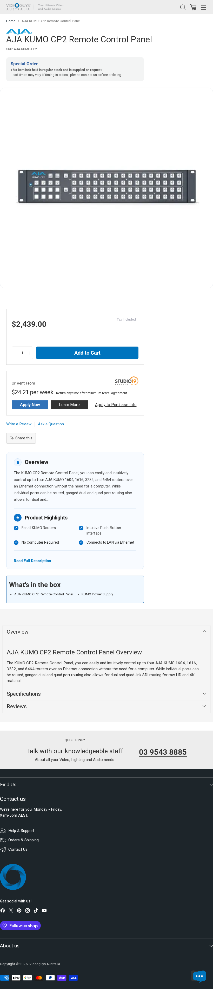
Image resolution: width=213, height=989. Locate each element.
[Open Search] (182, 7)
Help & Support (21, 830)
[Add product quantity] (30, 353)
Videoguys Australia (44, 964)
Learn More (69, 404)
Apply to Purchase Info (116, 404)
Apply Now (30, 404)
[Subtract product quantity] (15, 353)
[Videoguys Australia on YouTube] (44, 911)
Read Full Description (32, 560)
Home (10, 21)
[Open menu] (203, 7)
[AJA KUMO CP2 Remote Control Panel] (106, 188)
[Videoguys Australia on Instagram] (27, 911)
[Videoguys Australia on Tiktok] (36, 911)
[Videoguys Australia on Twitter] (11, 911)
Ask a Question (51, 424)
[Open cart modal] (193, 7)
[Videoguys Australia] (36, 7)
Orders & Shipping (23, 840)
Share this (23, 438)
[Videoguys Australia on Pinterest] (19, 911)
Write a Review (18, 424)
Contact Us (18, 849)
